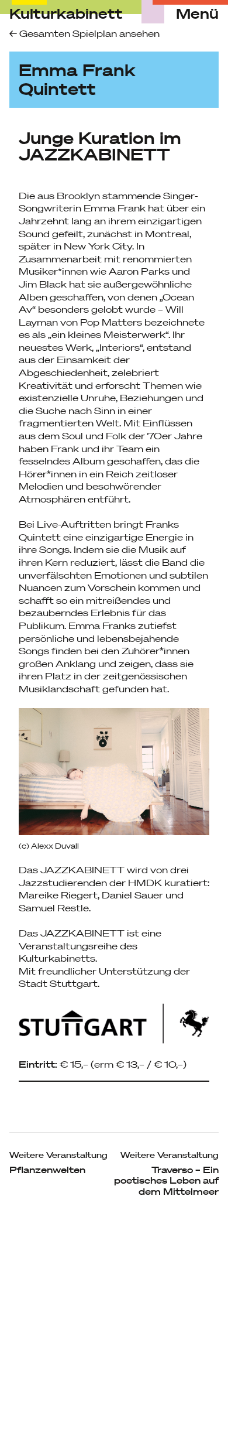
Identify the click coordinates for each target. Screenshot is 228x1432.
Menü (197, 14)
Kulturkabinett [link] (66, 13)
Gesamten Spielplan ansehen (88, 33)
